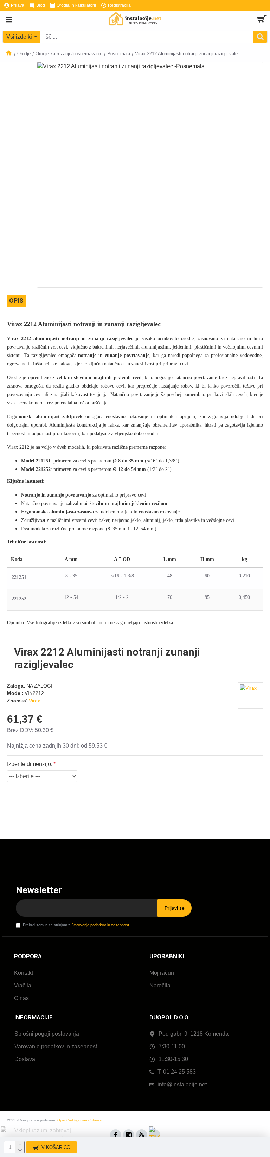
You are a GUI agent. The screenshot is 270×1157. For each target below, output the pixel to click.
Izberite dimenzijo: (29, 764)
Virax (34, 700)
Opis (16, 300)
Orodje (24, 53)
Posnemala (118, 53)
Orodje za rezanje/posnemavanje (69, 53)
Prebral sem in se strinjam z (76, 925)
